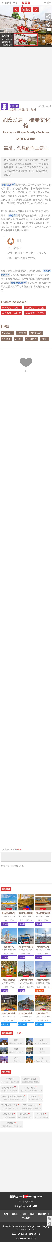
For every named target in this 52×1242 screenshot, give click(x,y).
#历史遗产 (5, 1024)
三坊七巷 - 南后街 (35, 307)
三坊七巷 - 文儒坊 (11, 307)
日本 (12, 920)
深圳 (38, 987)
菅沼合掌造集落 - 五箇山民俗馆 (16, 1013)
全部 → (20, 1033)
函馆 (23, 953)
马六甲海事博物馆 (27, 979)
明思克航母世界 (43, 979)
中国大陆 (23, 109)
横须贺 (40, 953)
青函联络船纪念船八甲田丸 (14, 913)
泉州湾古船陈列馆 (27, 913)
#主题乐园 (40, 991)
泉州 (21, 920)
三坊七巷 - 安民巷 (11, 312)
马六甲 (22, 987)
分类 (15, 2)
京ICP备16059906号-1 (26, 1238)
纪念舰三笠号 (43, 946)
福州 (33, 109)
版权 (32, 1214)
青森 (6, 920)
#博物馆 (14, 106)
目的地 (8, 2)
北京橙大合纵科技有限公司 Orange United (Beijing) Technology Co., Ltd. (26, 1228)
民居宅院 (32, 339)
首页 (6, 1214)
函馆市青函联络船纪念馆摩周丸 (33, 946)
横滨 (40, 920)
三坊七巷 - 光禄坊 (35, 312)
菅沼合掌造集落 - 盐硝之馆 (31, 1013)
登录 (49, 2)
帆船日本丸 (9, 946)
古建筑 (7, 339)
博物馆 (22, 332)
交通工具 (8, 332)
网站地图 (42, 1214)
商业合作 (26, 1217)
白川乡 (40, 1020)
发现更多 (6, 1071)
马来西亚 (30, 987)
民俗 (19, 339)
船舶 (45, 339)
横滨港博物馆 (9, 979)
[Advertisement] (26, 73)
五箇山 (6, 1020)
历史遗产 (36, 332)
